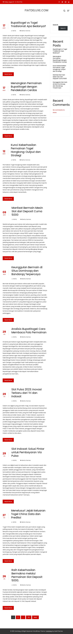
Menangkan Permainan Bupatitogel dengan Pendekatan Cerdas (26, 86)
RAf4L (14, 31)
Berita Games (25, 31)
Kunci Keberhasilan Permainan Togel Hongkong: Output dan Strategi (26, 150)
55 (29, 617)
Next (35, 617)
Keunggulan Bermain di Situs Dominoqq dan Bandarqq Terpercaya (26, 270)
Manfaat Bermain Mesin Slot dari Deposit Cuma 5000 (27, 211)
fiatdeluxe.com (36, 10)
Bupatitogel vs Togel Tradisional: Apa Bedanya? (28, 24)
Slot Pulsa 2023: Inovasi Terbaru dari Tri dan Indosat (26, 392)
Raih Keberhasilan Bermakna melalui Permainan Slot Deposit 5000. (26, 575)
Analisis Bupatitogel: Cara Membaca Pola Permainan (28, 330)
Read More (8, 74)
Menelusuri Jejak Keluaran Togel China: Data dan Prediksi (28, 514)
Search (55, 25)
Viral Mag (49, 631)
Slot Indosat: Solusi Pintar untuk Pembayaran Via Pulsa (27, 452)
